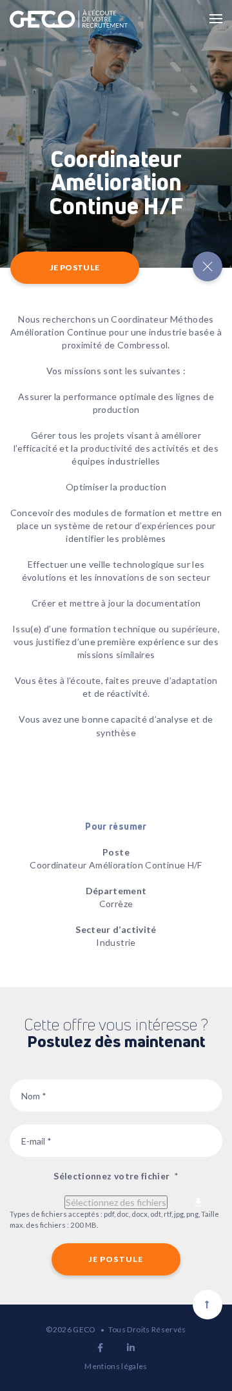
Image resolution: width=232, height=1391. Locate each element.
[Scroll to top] (207, 1304)
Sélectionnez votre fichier (115, 1175)
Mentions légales (116, 1366)
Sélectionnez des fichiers (116, 1202)
